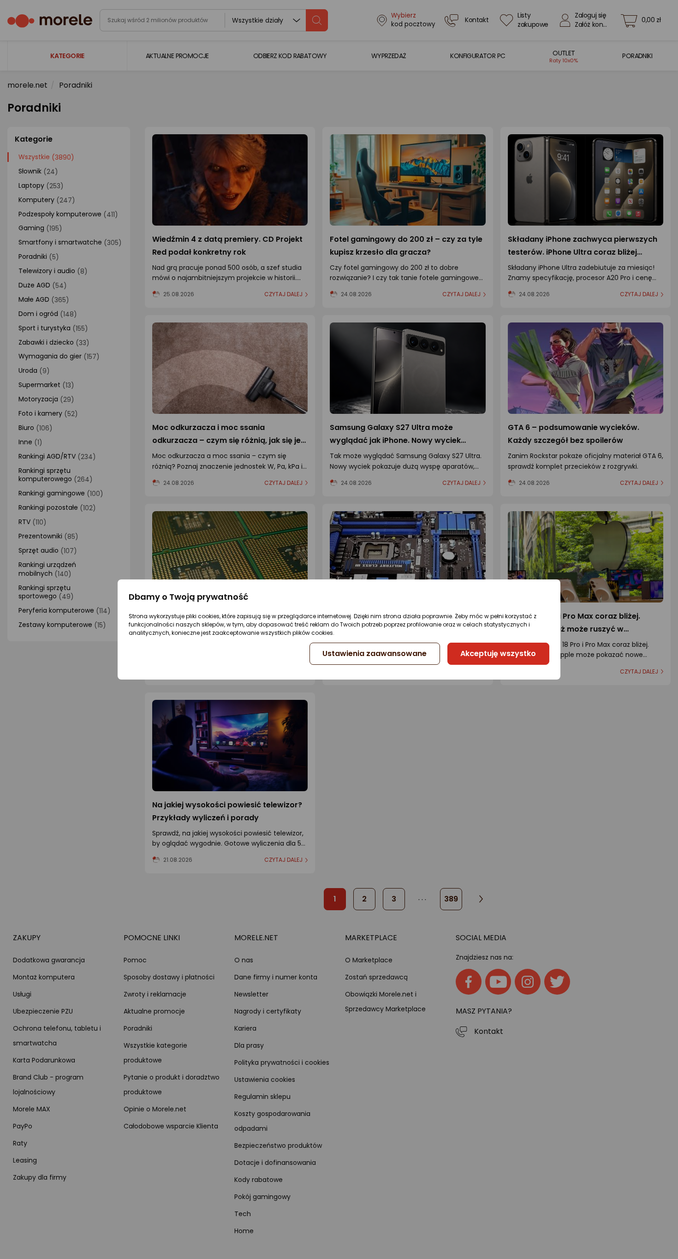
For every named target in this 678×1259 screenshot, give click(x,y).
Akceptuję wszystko (498, 653)
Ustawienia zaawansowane (374, 653)
